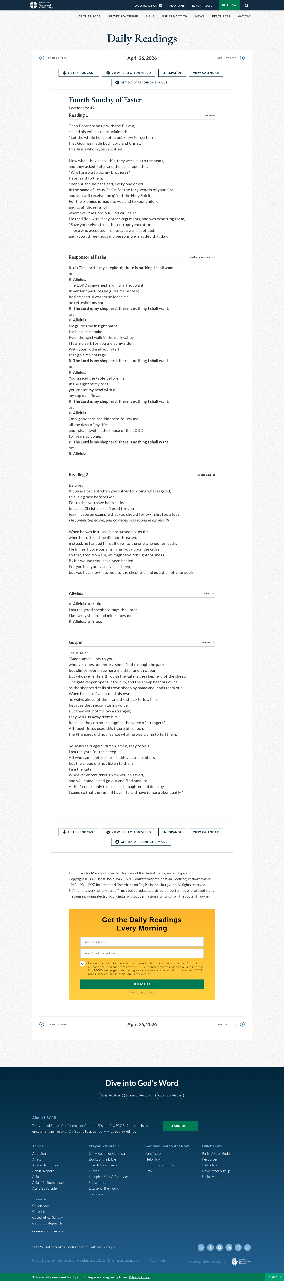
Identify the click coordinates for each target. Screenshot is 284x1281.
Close (273, 1277)
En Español (172, 72)
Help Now (229, 5)
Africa (36, 1159)
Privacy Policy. (142, 973)
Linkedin (228, 1247)
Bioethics (39, 1200)
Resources (210, 1159)
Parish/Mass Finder (216, 1153)
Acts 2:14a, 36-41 (206, 115)
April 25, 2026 (57, 58)
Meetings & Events (159, 1165)
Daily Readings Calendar (162, 5)
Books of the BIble (102, 1159)
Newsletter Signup (216, 1171)
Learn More (181, 1125)
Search (246, 4)
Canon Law (40, 1206)
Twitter (201, 1247)
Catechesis (40, 1211)
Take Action (153, 1153)
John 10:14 (209, 593)
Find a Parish (177, 5)
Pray (148, 1171)
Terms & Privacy (145, 992)
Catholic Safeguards (47, 1223)
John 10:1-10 (208, 642)
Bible (36, 1194)
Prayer (94, 1171)
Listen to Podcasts (139, 1095)
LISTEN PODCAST (81, 72)
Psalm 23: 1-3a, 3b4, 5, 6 (202, 257)
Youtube (219, 1247)
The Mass (96, 1194)
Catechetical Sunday (47, 1217)
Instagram (238, 1247)
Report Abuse (202, 5)
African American (45, 1165)
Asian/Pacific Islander (48, 1182)
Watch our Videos (169, 1095)
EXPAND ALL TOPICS (46, 1231)
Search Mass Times (103, 1165)
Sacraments (97, 1182)
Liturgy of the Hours (104, 1188)
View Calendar (206, 72)
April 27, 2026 (226, 58)
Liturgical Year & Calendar (108, 1176)
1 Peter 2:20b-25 (206, 474)
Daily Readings (146, 5)
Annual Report (43, 1171)
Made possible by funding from (208, 1261)
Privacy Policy (157, 1260)
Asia (35, 1176)
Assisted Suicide (44, 1188)
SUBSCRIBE (142, 984)
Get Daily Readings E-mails (144, 82)
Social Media (211, 1176)
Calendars (209, 1165)
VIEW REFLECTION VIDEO (131, 72)
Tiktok (247, 1247)
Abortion (39, 1153)
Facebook (210, 1247)
